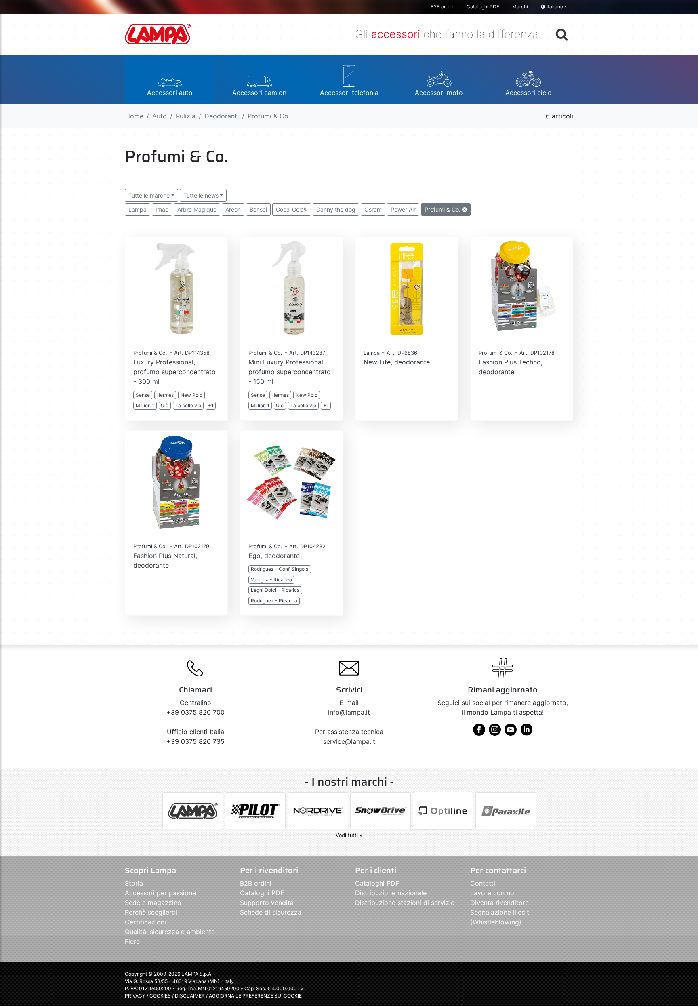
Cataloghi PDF (483, 7)
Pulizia (186, 116)
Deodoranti (221, 116)
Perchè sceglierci (151, 912)
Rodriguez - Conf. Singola (280, 569)
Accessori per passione (160, 893)
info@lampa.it (349, 712)
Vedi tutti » (349, 835)
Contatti (482, 883)
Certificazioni (145, 922)
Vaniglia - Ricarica (271, 580)
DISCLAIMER (190, 996)
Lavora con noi (493, 893)
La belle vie (188, 405)
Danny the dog (335, 209)
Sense (143, 395)
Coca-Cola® (291, 209)
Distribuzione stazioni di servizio (405, 903)
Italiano (555, 7)
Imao (162, 209)
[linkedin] (526, 732)
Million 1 (145, 405)
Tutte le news (201, 195)
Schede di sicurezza (270, 912)
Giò (164, 405)
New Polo (191, 395)
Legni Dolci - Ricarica (275, 590)
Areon (233, 209)
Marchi (520, 7)
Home (134, 116)
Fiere (132, 941)
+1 (211, 405)
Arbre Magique (197, 209)
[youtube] (511, 732)
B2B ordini (442, 7)
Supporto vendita (267, 903)
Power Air (403, 209)
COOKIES (160, 996)
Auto (159, 116)
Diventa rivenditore (499, 903)
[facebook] (479, 732)
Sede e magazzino (153, 903)
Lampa (137, 209)
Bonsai (258, 209)
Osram (373, 209)
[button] (169, 79)
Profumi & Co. (443, 209)
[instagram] (495, 732)
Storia (134, 883)
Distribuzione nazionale (391, 893)
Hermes (165, 395)
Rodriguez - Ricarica (274, 601)
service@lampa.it (349, 741)
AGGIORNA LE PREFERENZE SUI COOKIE (255, 996)
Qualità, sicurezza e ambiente (170, 932)
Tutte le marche (149, 195)
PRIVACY (135, 996)
